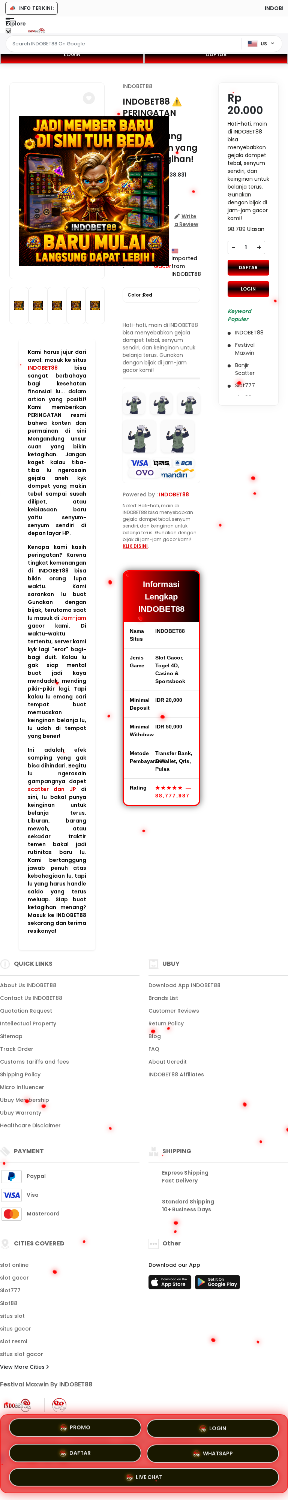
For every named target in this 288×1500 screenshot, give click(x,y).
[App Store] (171, 1284)
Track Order (16, 1049)
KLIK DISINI (135, 546)
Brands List (163, 998)
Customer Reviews (173, 1010)
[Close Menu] (8, 32)
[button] (89, 98)
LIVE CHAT (149, 1474)
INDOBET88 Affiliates (176, 1074)
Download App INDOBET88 (184, 985)
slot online (14, 1265)
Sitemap (11, 1036)
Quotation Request (26, 1010)
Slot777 (10, 1290)
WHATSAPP (218, 1451)
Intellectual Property (28, 1023)
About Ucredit (167, 1061)
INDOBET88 (43, 368)
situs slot (12, 1316)
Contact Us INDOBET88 (31, 998)
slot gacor (14, 1277)
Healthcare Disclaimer (30, 1125)
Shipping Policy (20, 1074)
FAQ (153, 1049)
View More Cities (23, 1367)
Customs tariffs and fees (34, 1061)
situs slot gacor (21, 1354)
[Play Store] (217, 1284)
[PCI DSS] (17, 1405)
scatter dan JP (52, 789)
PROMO (80, 1429)
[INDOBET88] (37, 30)
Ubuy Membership (24, 1100)
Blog (154, 1036)
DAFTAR (216, 54)
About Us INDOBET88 (28, 985)
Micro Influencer (22, 1087)
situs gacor (15, 1328)
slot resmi (13, 1341)
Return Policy (166, 1023)
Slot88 (8, 1303)
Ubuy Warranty (20, 1112)
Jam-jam (73, 618)
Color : (140, 295)
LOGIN (72, 54)
